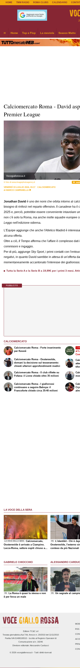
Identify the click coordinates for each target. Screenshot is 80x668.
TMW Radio (22, 2)
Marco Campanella (17, 190)
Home (9, 2)
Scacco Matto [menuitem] (67, 32)
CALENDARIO (59, 2)
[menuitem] (4, 33)
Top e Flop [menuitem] (29, 32)
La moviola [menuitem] (47, 32)
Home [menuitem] (14, 32)
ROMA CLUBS (40, 2)
